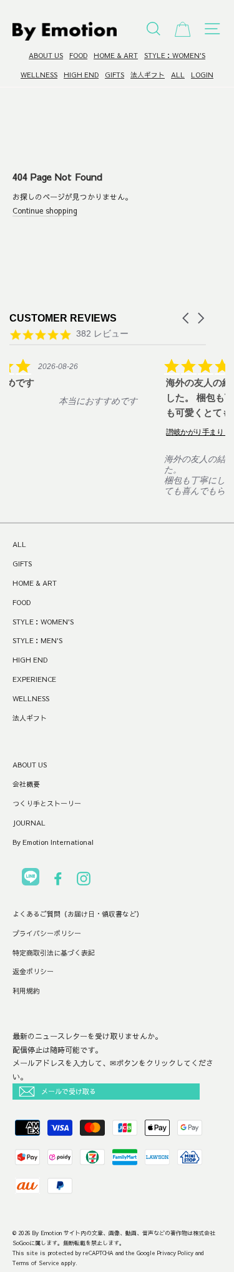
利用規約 (26, 990)
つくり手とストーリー (46, 803)
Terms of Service (35, 1262)
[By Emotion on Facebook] (58, 881)
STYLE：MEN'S (37, 640)
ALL (178, 74)
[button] (186, 318)
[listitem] (98, 391)
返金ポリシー (33, 971)
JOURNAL (29, 822)
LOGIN (202, 74)
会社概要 (26, 784)
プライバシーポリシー (46, 933)
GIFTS (114, 74)
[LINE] (30, 879)
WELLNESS (39, 74)
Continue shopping (44, 210)
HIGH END (81, 74)
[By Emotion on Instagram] (83, 881)
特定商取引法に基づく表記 (53, 952)
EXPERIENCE (34, 679)
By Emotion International (53, 842)
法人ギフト (147, 74)
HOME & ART (116, 55)
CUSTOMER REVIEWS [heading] (63, 318)
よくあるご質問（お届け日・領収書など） (77, 914)
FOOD (78, 55)
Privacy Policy (175, 1252)
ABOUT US (46, 55)
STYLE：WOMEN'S (174, 55)
